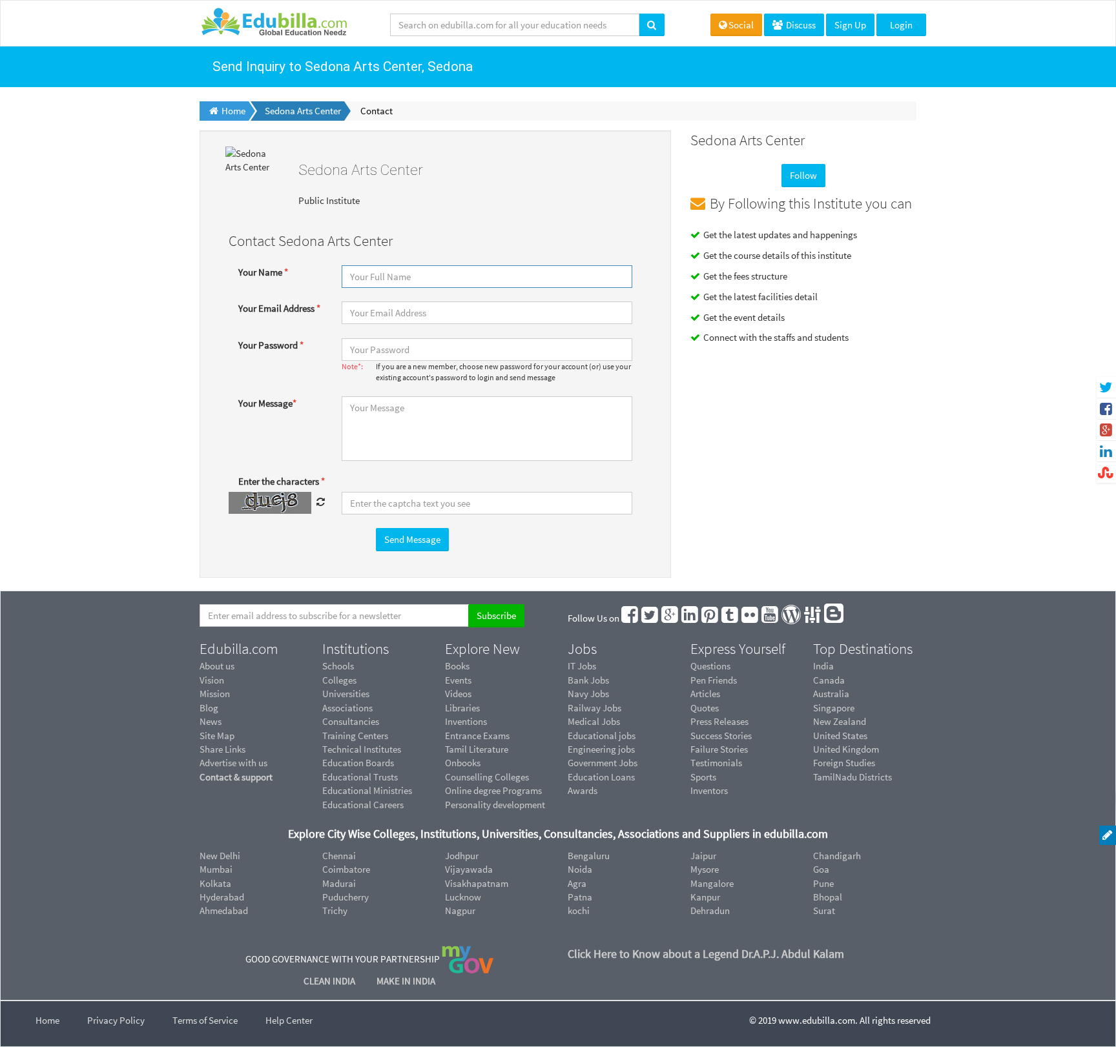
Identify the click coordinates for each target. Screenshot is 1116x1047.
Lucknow (463, 897)
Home (47, 1020)
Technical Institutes (361, 749)
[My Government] (467, 958)
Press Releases (719, 721)
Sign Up (850, 25)
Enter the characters (281, 481)
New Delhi (220, 855)
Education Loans (601, 777)
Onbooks (462, 763)
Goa (821, 869)
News (211, 721)
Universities (345, 693)
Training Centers (355, 735)
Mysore (704, 869)
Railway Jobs (594, 708)
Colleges (339, 680)
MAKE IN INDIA (406, 981)
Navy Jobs (588, 693)
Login (901, 25)
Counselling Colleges (487, 777)
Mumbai (216, 869)
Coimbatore (346, 869)
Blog (209, 708)
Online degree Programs (493, 790)
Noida (580, 869)
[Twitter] (650, 618)
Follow (803, 175)
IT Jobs (582, 666)
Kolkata (215, 883)
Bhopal (827, 897)
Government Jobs (602, 763)
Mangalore (712, 883)
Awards (582, 790)
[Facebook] (630, 618)
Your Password (271, 345)
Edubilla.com (239, 649)
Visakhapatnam (476, 883)
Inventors (709, 790)
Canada (829, 680)
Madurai (339, 883)
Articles (705, 693)
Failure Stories (719, 749)
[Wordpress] (791, 618)
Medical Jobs (594, 721)
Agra (577, 883)
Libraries (462, 708)
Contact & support (236, 777)
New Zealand (839, 721)
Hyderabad (222, 897)
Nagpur (460, 910)
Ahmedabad (224, 910)
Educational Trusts (360, 777)
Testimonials (716, 763)
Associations (347, 708)
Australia (831, 693)
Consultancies (350, 721)
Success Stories (721, 735)
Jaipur (703, 855)
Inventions (466, 721)
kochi (579, 910)
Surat (824, 910)
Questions (710, 666)
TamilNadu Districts (852, 777)
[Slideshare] (813, 618)
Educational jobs (602, 735)
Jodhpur (462, 855)
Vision (212, 680)
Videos (458, 693)
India (823, 666)
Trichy (334, 910)
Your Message (267, 403)
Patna (580, 897)
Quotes (704, 708)
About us (217, 666)
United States (840, 735)
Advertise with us (233, 763)
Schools (338, 666)
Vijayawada (469, 869)
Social (741, 25)
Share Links (222, 749)
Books (457, 666)
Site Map (217, 735)
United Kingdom (846, 749)
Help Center (289, 1020)
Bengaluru (589, 855)
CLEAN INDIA (330, 981)
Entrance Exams (477, 735)
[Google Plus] (670, 618)
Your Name (263, 272)
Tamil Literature (476, 749)
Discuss (800, 25)
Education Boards (358, 763)
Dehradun (710, 910)
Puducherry (345, 897)
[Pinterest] (710, 618)
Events (458, 680)
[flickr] (750, 618)
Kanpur (705, 897)
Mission (215, 693)
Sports (703, 777)
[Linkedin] (690, 618)
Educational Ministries (367, 790)
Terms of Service (205, 1020)
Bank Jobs (588, 680)
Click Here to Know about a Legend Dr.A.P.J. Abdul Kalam (706, 953)
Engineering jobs (601, 749)
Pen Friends (713, 680)
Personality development (495, 804)
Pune (823, 883)
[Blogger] (834, 618)
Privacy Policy (116, 1020)
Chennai (339, 855)
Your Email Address (279, 308)
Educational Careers (363, 804)
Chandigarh (837, 855)
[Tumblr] (730, 618)
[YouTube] (770, 618)
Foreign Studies (844, 763)
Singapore (833, 708)
